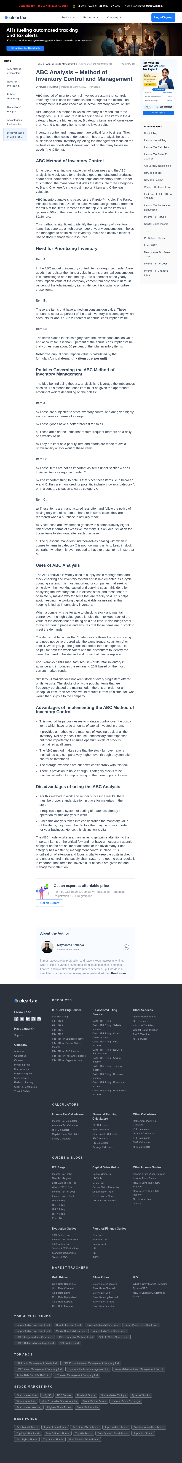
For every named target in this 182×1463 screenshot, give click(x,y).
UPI (94, 1248)
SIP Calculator (100, 1125)
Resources (89, 17)
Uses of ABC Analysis (14, 109)
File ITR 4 (57, 1034)
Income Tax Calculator (156, 147)
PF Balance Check (154, 238)
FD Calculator (100, 1138)
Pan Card (97, 1235)
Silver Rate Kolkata (103, 1301)
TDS (146, 231)
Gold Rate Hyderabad (64, 1297)
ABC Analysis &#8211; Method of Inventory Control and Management (112, 64)
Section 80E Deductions (65, 1248)
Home (39, 64)
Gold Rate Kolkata (62, 1301)
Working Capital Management (60, 64)
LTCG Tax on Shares (104, 1200)
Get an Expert (49, 902)
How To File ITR (153, 172)
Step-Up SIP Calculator (105, 1134)
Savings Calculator (102, 1147)
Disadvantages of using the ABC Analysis (15, 135)
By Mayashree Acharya (47, 87)
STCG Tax (98, 1182)
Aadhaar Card (100, 1239)
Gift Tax (137, 1203)
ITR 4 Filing (58, 1213)
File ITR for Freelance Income (69, 1055)
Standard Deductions (64, 1252)
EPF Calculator (141, 1137)
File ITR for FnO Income (65, 1051)
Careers (18, 1060)
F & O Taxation (141, 1034)
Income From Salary (144, 1178)
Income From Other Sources (149, 1173)
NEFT (95, 1252)
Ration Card (99, 1244)
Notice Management (144, 1016)
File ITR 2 (57, 1025)
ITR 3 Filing (58, 1209)
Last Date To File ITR (64, 1182)
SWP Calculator (142, 1142)
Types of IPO (140, 1288)
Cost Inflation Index (103, 1191)
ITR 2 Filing (150, 133)
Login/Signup (163, 17)
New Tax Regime (153, 179)
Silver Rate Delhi (101, 1292)
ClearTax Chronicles (25, 1086)
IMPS (95, 1257)
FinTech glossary (23, 1082)
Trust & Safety (22, 1091)
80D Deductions (61, 1244)
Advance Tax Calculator (65, 1125)
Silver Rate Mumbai (103, 1306)
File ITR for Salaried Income (68, 1038)
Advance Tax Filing (143, 1025)
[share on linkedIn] (126, 947)
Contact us (20, 1055)
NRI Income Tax (142, 1199)
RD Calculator (100, 1142)
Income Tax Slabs (62, 1173)
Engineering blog (23, 1073)
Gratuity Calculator (143, 1133)
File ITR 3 (57, 1029)
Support (18, 1035)
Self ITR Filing (60, 1016)
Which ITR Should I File (157, 187)
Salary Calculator (61, 1138)
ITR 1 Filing (58, 1200)
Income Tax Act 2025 (156, 263)
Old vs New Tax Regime (157, 165)
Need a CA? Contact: (144, 5)
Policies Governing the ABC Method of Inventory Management (15, 97)
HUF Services (140, 1021)
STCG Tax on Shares (104, 1196)
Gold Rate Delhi (61, 1292)
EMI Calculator (100, 1129)
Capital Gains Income (156, 223)
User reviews (21, 1069)
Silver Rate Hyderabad (105, 1297)
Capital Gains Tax (102, 1173)
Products (67, 17)
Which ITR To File (62, 1187)
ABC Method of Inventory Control (14, 71)
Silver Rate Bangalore (104, 1283)
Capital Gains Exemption (106, 1187)
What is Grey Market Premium (150, 1283)
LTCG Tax (98, 1178)
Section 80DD (60, 1257)
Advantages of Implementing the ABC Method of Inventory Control (15, 122)
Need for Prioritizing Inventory (13, 84)
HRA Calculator (60, 1129)
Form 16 (57, 1218)
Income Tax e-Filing (155, 140)
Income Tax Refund (155, 216)
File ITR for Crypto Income (67, 1060)
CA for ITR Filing (101, 1020)
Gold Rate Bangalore (64, 1283)
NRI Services (140, 1038)
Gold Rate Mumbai (62, 1306)
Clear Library (21, 1077)
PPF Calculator (141, 1129)
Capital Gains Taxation (145, 1029)
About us (19, 1051)
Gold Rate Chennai (63, 1288)
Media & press (22, 1064)
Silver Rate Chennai (103, 1288)
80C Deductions (61, 1235)
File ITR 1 (57, 1021)
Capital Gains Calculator (65, 1134)
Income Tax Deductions (65, 1239)
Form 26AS (150, 245)
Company (112, 17)
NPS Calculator (141, 1146)
